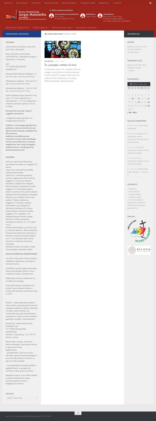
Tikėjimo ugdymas (40, 27)
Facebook (117, 3)
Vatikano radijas (135, 197)
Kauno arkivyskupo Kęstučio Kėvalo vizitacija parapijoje (138, 150)
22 (149, 102)
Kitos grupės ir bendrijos (86, 27)
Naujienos (49, 61)
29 (149, 106)
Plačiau (132, 70)
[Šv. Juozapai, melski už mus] (63, 49)
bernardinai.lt (134, 191)
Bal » (135, 112)
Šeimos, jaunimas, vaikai (61, 27)
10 (132, 98)
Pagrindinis (8, 3)
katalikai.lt (132, 189)
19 (139, 102)
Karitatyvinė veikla (88, 3)
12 (139, 98)
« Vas (129, 112)
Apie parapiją (21, 3)
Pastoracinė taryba (51, 3)
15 (149, 98)
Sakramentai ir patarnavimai (17, 27)
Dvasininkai (36, 3)
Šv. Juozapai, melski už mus (61, 65)
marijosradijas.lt (135, 194)
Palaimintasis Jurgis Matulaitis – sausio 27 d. (138, 172)
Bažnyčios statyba (69, 3)
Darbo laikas (134, 52)
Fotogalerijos (103, 3)
